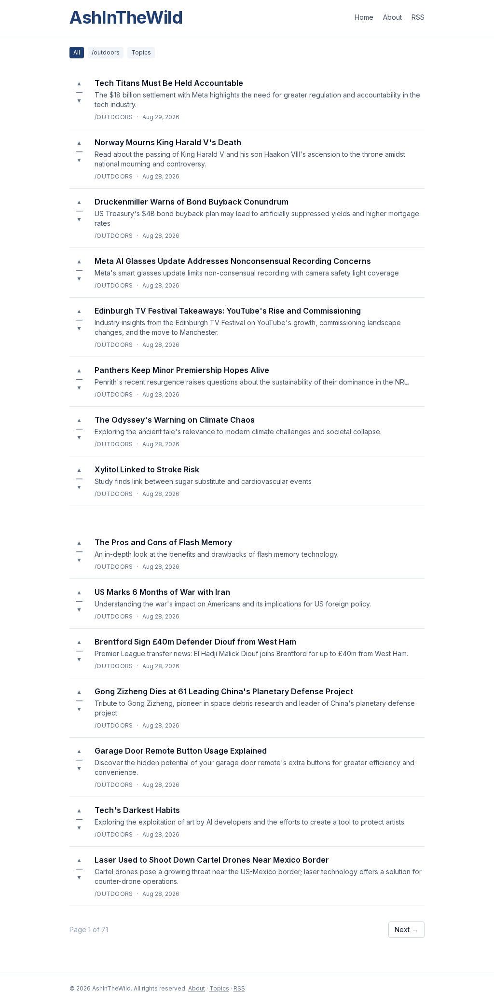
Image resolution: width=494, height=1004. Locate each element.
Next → (406, 929)
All (76, 52)
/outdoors (106, 52)
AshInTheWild (126, 17)
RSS (418, 17)
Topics (141, 52)
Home (364, 17)
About (392, 17)
